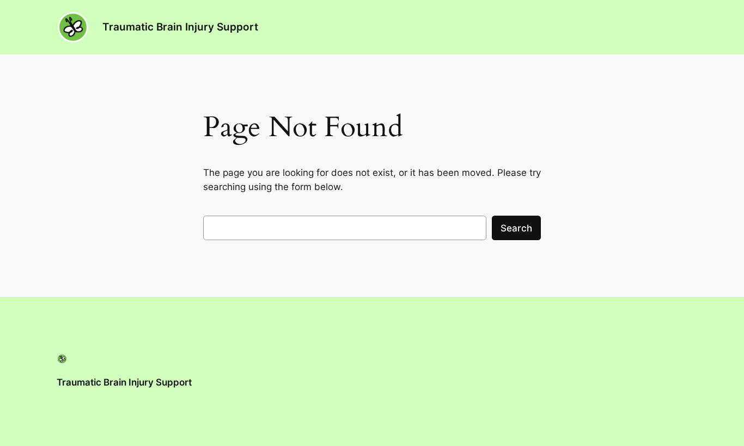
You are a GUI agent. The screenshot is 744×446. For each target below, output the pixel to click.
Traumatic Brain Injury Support (180, 26)
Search (516, 228)
